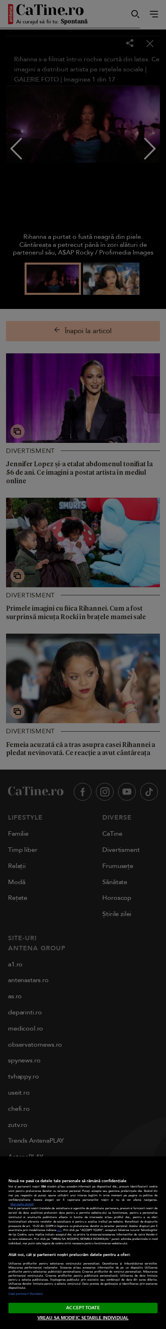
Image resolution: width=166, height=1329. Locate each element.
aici (59, 1230)
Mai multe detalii (22, 1204)
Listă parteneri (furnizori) (25, 1294)
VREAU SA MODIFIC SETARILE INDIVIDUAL (83, 1318)
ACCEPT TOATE (83, 1308)
